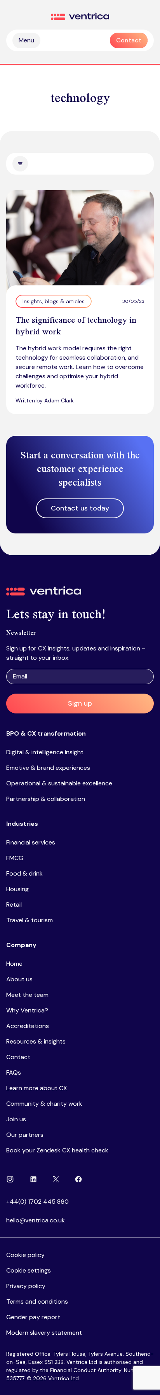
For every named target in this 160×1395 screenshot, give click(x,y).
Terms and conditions (37, 1301)
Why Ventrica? (27, 1010)
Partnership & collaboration (45, 799)
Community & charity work (44, 1104)
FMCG (14, 858)
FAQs (13, 1072)
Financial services (30, 842)
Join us (16, 1119)
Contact (18, 1057)
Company (21, 945)
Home (14, 964)
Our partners (24, 1135)
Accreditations (27, 1026)
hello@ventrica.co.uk (35, 1220)
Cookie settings (28, 1270)
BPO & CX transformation (46, 733)
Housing (17, 889)
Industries (22, 824)
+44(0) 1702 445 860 (37, 1201)
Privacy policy (25, 1286)
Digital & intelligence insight (44, 752)
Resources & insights (36, 1041)
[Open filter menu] (20, 163)
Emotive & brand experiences (48, 768)
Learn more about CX (36, 1088)
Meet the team (27, 995)
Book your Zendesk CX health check (57, 1150)
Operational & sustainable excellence (59, 783)
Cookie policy (25, 1255)
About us (19, 979)
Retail (14, 904)
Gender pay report (33, 1317)
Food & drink (24, 873)
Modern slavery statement (44, 1333)
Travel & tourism (29, 920)
